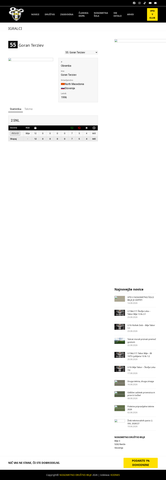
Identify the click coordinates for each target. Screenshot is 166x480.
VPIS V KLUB (152, 14)
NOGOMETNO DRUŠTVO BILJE (75, 474)
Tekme (28, 109)
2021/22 (15, 133)
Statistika (15, 109)
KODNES (115, 474)
